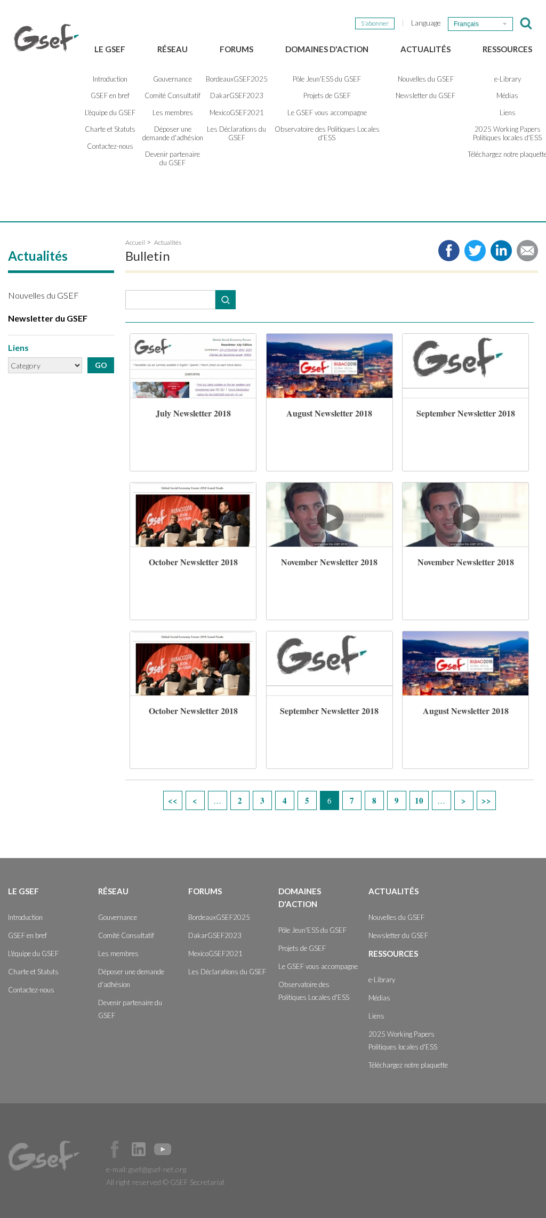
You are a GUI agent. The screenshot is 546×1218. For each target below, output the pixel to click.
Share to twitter (475, 250)
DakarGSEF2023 (236, 95)
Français (466, 24)
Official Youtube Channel (162, 1149)
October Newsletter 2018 (193, 562)
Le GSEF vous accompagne (327, 112)
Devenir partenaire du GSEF (172, 158)
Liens (376, 1016)
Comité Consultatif (172, 95)
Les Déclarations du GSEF (236, 133)
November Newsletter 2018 (329, 562)
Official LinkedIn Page (138, 1149)
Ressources (507, 49)
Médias (379, 997)
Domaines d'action (326, 49)
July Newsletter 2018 (193, 413)
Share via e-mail (527, 250)
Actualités (425, 49)
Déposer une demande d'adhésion (172, 133)
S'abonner (375, 23)
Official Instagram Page (186, 1149)
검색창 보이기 (526, 23)
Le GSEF (109, 49)
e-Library (381, 979)
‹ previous (195, 800)
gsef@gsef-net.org (157, 1169)
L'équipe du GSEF (110, 112)
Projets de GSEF (327, 95)
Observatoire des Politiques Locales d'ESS (327, 133)
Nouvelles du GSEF (426, 79)
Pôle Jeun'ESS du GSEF (327, 79)
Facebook (114, 1149)
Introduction (110, 79)
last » (486, 800)
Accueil (135, 242)
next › (464, 800)
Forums (236, 49)
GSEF (46, 38)
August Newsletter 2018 (329, 413)
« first (173, 800)
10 (419, 800)
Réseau (172, 49)
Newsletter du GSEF (425, 95)
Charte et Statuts (110, 129)
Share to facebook (449, 250)
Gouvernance (172, 79)
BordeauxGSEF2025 (237, 79)
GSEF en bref (110, 95)
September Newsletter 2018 (465, 413)
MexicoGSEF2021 (237, 112)
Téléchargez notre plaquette (408, 1065)
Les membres (172, 112)
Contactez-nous (110, 146)
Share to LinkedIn (501, 250)
